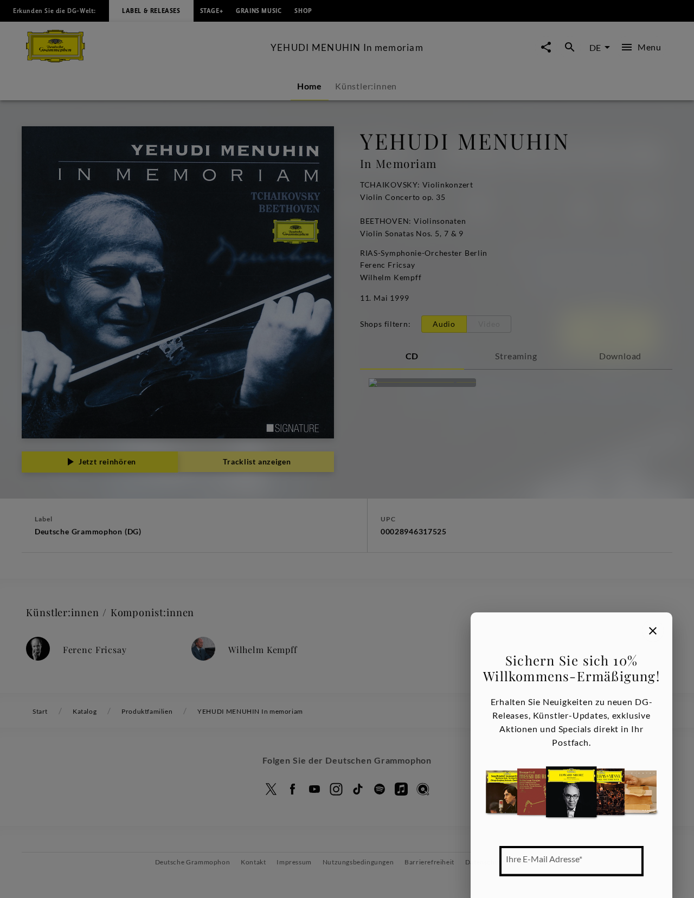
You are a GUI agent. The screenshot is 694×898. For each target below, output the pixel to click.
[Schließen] (653, 631)
